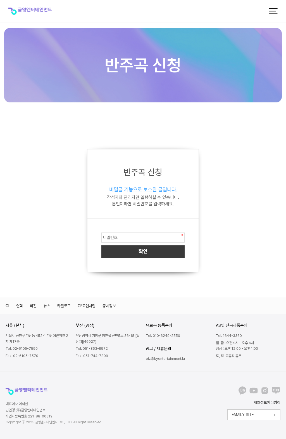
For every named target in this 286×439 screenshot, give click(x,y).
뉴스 (47, 306)
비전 (33, 306)
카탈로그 (64, 306)
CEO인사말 (87, 306)
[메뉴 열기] (273, 11)
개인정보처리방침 (267, 402)
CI (7, 306)
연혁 (19, 306)
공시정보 (109, 306)
